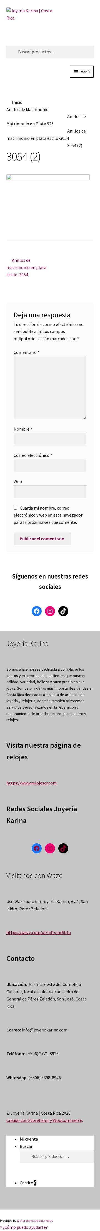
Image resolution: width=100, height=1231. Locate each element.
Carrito (28, 1183)
